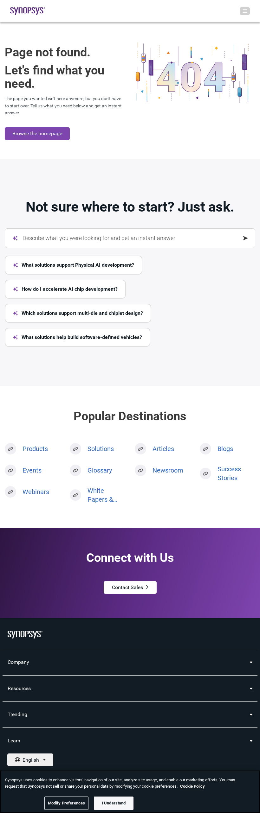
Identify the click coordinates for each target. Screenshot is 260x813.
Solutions (101, 449)
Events (32, 470)
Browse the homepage (37, 133)
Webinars (36, 492)
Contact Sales (127, 587)
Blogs (225, 449)
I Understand (114, 803)
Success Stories (229, 473)
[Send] (245, 238)
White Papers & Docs (100, 495)
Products (35, 449)
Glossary (100, 470)
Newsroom (168, 470)
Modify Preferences (66, 803)
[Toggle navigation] (245, 11)
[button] (73, 265)
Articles (163, 449)
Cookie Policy (192, 786)
